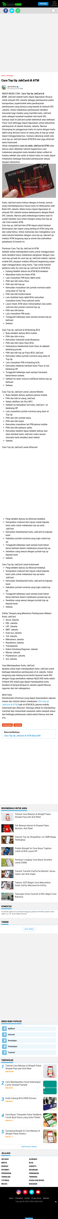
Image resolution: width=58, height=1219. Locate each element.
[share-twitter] (11, 10)
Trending (33, 1177)
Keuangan (7, 725)
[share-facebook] (5, 10)
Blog (31, 1163)
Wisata (4, 1184)
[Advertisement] (29, 43)
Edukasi (4, 1166)
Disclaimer (19, 1198)
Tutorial (18, 725)
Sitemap (46, 1198)
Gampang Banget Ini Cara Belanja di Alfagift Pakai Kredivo (22, 1132)
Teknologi (5, 1177)
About (11, 1198)
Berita (4, 1163)
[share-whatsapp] (18, 10)
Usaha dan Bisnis (36, 1180)
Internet (11, 1034)
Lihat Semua (29, 929)
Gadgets (32, 1166)
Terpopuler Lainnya (29, 1147)
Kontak (27, 1198)
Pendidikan (6, 1173)
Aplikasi (11, 1028)
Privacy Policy (36, 1198)
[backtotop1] (56, 1202)
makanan (33, 1184)
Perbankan (12, 1046)
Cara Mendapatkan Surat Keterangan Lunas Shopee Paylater (23, 1083)
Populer (43, 4)
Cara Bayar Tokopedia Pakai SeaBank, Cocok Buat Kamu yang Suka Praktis (23, 1116)
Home (3, 76)
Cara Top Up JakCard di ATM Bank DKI (22, 735)
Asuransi (33, 1159)
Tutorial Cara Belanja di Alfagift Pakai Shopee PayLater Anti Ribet (23, 1067)
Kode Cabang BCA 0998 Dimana (20, 1098)
